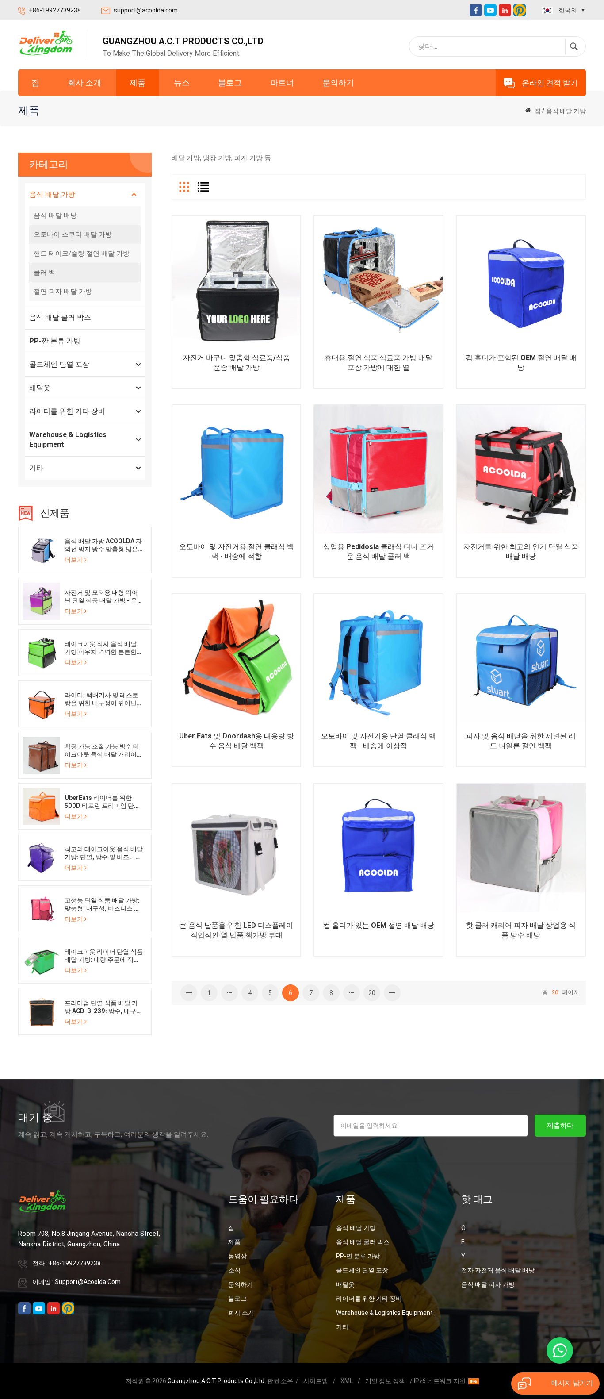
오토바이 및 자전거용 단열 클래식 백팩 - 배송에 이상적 (378, 741)
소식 (234, 1270)
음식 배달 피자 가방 (488, 1284)
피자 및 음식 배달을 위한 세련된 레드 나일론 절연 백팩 (521, 741)
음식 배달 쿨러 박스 (60, 317)
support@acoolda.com (146, 10)
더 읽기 (236, 293)
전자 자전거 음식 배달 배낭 (498, 1270)
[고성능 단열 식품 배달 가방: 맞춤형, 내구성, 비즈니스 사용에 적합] (41, 908)
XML (346, 1380)
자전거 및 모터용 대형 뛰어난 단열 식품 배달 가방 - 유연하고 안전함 (101, 596)
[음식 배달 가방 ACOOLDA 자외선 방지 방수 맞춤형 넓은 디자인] (41, 549)
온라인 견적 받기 (550, 82)
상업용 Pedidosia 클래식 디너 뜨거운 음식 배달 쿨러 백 (378, 551)
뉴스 (182, 82)
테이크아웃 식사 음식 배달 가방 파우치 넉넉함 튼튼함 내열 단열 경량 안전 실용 (101, 648)
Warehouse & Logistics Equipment (68, 439)
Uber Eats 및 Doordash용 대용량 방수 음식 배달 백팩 (236, 741)
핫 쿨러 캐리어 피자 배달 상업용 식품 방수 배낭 (521, 930)
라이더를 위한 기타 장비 (67, 411)
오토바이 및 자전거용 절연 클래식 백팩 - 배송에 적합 (236, 551)
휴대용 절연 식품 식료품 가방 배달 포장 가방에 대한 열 (378, 363)
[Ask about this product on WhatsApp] (560, 1350)
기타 (36, 468)
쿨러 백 (44, 273)
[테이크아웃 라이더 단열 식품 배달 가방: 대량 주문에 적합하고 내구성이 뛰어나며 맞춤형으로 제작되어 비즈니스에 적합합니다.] (41, 960)
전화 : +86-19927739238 (66, 1263)
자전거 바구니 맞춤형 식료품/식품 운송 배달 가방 (236, 363)
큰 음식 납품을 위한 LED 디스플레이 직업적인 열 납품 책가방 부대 (236, 930)
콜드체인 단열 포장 (59, 364)
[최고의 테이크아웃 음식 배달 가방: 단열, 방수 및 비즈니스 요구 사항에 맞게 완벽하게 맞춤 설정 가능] (41, 857)
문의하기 (338, 82)
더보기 (74, 559)
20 (371, 992)
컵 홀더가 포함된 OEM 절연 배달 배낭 (521, 363)
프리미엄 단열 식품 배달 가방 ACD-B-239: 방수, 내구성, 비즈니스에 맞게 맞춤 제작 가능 (102, 1007)
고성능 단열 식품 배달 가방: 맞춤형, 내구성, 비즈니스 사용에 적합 (102, 904)
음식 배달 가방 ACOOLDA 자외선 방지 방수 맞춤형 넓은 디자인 (103, 545)
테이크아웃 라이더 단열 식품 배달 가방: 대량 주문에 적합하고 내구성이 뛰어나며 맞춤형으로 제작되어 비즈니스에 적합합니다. (104, 956)
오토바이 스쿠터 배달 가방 (73, 234)
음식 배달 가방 (566, 111)
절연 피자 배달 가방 (63, 292)
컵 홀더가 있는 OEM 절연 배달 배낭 (378, 925)
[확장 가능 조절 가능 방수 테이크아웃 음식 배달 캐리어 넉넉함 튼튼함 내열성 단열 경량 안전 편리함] (41, 755)
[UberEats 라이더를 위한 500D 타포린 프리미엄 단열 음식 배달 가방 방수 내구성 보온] (41, 806)
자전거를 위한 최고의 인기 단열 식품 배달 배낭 (520, 551)
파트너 (282, 82)
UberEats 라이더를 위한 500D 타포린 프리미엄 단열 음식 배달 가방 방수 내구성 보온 (102, 802)
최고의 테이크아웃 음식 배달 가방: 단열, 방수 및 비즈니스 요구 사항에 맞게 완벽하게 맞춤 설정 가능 (104, 853)
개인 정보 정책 (385, 1380)
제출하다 (560, 1126)
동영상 (237, 1256)
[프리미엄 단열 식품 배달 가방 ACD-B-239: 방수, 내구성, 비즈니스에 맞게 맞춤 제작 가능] (41, 1011)
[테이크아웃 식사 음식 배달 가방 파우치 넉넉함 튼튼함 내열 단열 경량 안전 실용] (41, 652)
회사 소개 (84, 82)
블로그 (230, 82)
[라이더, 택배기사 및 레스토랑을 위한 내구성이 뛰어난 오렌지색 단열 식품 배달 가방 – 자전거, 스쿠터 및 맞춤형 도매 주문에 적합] (41, 703)
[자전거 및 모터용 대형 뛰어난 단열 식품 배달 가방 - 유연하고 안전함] (41, 601)
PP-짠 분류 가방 (54, 341)
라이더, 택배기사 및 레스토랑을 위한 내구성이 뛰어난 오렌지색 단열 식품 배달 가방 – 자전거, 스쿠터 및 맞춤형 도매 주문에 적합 (102, 699)
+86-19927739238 (55, 10)
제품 (137, 82)
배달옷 (39, 388)
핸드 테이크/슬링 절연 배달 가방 (82, 254)
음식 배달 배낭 (55, 215)
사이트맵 (315, 1380)
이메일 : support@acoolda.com (76, 1281)
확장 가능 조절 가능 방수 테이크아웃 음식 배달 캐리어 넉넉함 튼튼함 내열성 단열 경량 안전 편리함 (102, 750)
